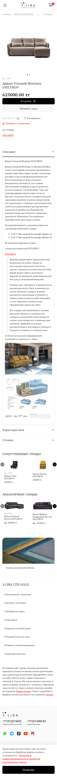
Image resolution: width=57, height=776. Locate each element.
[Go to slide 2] (29, 74)
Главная (6, 14)
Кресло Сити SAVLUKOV (10, 477)
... (38, 14)
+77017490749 (36, 721)
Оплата (49, 694)
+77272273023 (11, 721)
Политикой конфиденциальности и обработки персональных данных (21, 759)
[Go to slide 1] (27, 74)
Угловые (48, 14)
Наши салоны (23, 691)
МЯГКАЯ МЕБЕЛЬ (24, 14)
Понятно (28, 770)
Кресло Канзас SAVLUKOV (40, 475)
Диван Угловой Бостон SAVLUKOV (13, 517)
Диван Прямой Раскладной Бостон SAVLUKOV (42, 517)
